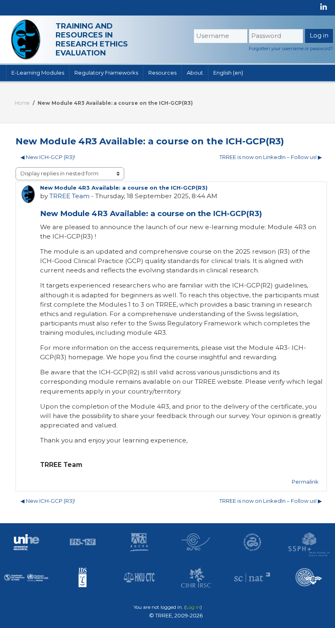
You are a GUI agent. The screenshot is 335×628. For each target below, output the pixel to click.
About (195, 72)
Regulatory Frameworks (106, 72)
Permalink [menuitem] (305, 481)
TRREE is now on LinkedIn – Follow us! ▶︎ (270, 157)
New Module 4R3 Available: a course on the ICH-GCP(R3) (115, 103)
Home (22, 103)
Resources (162, 72)
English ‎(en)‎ (228, 72)
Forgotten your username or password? (291, 48)
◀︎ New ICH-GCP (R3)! (47, 157)
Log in (193, 607)
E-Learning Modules (37, 72)
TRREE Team (69, 196)
